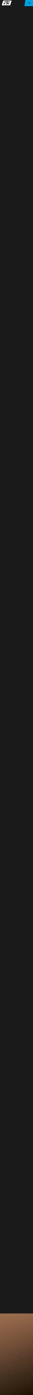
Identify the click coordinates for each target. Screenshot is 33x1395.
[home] (7, 3)
